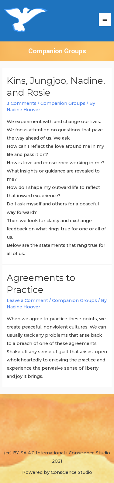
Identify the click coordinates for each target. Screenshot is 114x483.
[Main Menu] (105, 19)
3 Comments (21, 103)
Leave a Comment (27, 300)
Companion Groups (62, 103)
